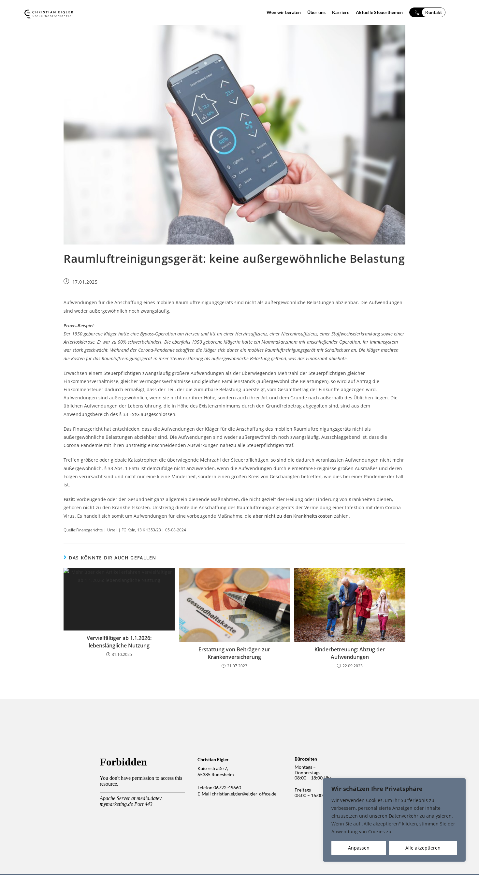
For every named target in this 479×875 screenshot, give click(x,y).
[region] (394, 820)
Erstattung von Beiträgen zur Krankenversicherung (234, 653)
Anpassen (359, 848)
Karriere (340, 12)
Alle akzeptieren (423, 848)
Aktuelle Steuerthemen (379, 12)
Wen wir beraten (284, 12)
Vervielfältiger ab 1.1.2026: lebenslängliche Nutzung (119, 641)
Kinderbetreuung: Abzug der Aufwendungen (349, 653)
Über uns (316, 12)
